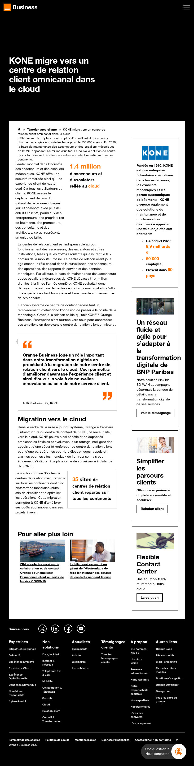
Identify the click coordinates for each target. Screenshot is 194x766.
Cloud (46, 704)
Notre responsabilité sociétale (139, 689)
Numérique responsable (16, 693)
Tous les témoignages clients (109, 658)
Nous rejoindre (140, 679)
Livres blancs (80, 668)
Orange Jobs (164, 649)
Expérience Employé (21, 661)
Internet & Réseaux (48, 662)
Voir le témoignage (156, 413)
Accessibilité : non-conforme (153, 740)
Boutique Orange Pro (169, 678)
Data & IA (14, 655)
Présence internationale (139, 671)
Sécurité (47, 698)
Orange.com (163, 691)
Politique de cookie (57, 740)
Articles (76, 655)
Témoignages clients (42, 129)
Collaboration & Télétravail (52, 689)
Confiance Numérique (22, 684)
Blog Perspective (166, 661)
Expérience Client (20, 668)
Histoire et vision (137, 661)
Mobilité (47, 681)
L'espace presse (141, 723)
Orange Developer (167, 684)
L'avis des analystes (137, 715)
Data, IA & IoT (50, 654)
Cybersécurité (17, 701)
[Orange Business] (20, 7)
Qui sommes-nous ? (139, 650)
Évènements (79, 649)
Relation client (51, 711)
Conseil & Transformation (52, 719)
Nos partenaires (140, 706)
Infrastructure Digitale (22, 649)
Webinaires (79, 661)
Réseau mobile (165, 655)
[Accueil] (19, 129)
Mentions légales (85, 740)
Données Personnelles (115, 740)
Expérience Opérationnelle (18, 676)
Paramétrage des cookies (24, 740)
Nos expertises (140, 700)
